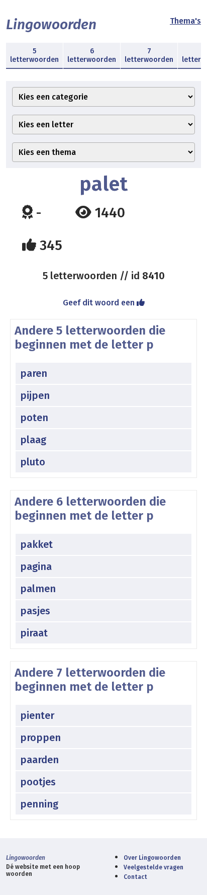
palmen (38, 589)
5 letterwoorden (34, 55)
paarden (39, 760)
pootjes (38, 782)
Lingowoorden (51, 24)
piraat (34, 633)
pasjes (35, 611)
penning (39, 804)
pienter (37, 715)
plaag (33, 440)
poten (34, 418)
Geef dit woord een (100, 302)
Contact (135, 876)
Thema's (185, 21)
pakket (36, 544)
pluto (32, 462)
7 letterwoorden (149, 55)
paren (33, 373)
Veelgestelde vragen (153, 867)
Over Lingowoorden (152, 857)
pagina (36, 566)
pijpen (35, 395)
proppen (40, 737)
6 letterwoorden (91, 55)
